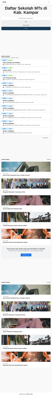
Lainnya (49, 159)
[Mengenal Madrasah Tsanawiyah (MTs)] (26, 183)
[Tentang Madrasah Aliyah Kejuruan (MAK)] (26, 217)
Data (4, 2)
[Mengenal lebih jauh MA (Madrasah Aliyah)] (26, 234)
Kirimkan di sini (26, 254)
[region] (26, 43)
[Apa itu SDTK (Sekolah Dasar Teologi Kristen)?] (26, 167)
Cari (26, 28)
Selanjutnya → (46, 137)
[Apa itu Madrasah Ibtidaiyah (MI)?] (26, 200)
